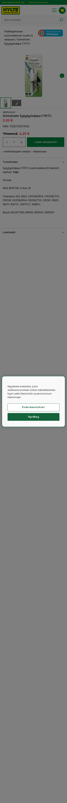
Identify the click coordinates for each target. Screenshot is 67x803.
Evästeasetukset (33, 407)
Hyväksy (33, 416)
